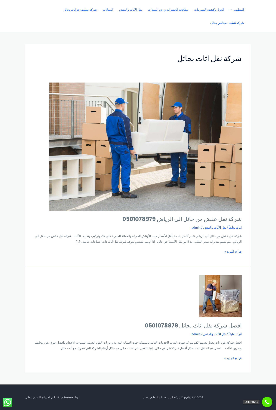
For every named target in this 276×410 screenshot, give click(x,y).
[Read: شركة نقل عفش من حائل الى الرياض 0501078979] (145, 146)
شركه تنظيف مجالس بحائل (227, 23)
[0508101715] (267, 402)
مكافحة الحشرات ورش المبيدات (168, 10)
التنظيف (239, 10)
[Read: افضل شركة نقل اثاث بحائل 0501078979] (220, 296)
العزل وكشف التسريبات (209, 10)
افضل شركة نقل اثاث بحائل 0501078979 (193, 325)
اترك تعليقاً (235, 227)
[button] (34, 16)
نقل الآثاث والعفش (130, 10)
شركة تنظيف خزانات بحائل (80, 10)
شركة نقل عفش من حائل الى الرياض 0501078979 (182, 219)
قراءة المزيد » (233, 251)
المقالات (108, 10)
